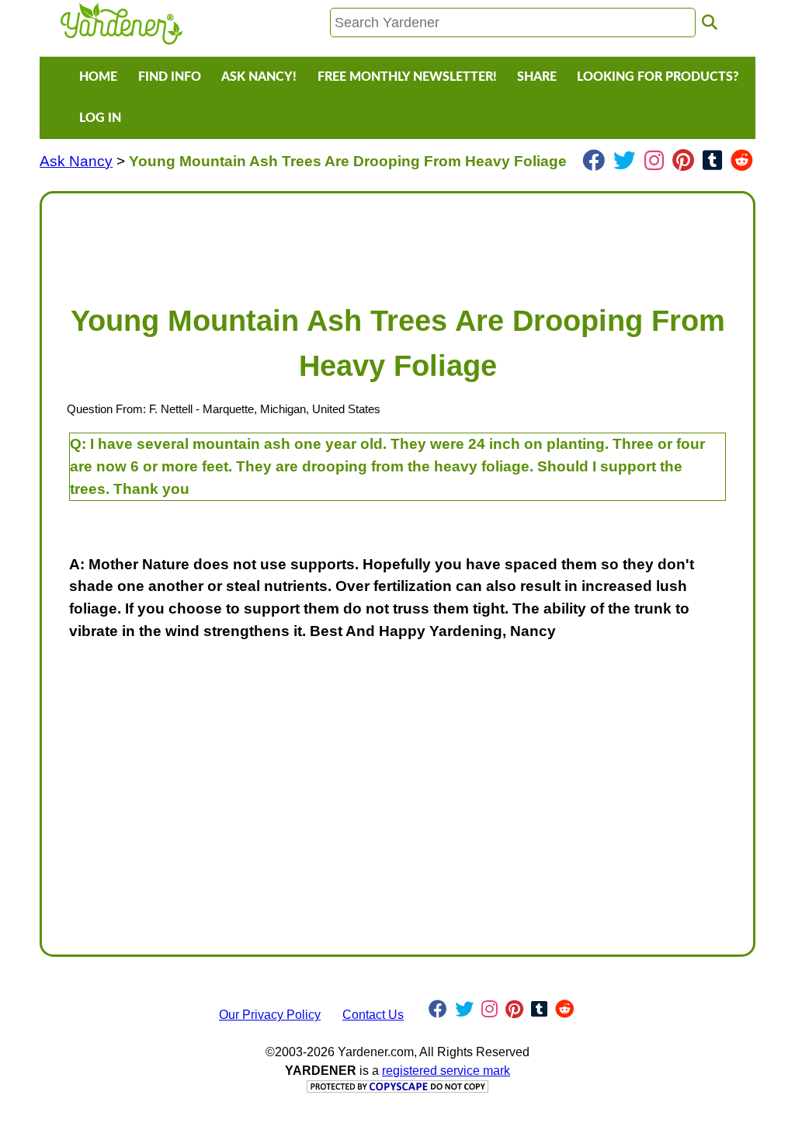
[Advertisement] (397, 241)
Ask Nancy (76, 161)
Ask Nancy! (259, 77)
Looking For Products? (657, 77)
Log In (100, 118)
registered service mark (446, 1070)
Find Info (169, 77)
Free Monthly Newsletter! (407, 77)
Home (98, 77)
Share (537, 77)
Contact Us (373, 1014)
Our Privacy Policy (270, 1014)
